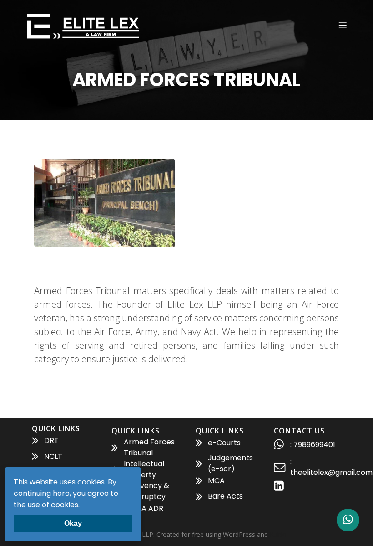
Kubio (278, 534)
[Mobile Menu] (342, 25)
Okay (73, 523)
